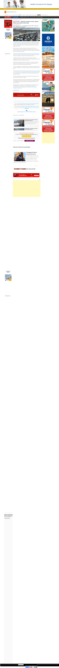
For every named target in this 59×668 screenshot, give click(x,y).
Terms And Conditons (43, 664)
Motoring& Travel (19, 15)
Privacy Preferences (21, 664)
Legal (50, 664)
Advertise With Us (56, 664)
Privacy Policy (48, 664)
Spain (22, 25)
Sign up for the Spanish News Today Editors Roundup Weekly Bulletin (28, 103)
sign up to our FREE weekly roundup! (28, 111)
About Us (53, 664)
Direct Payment (38, 664)
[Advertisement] (27, 188)
